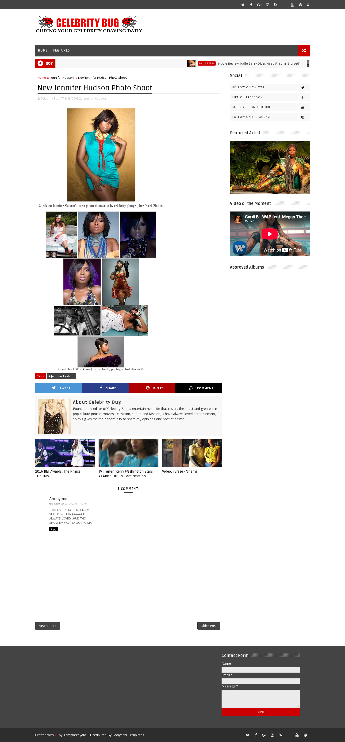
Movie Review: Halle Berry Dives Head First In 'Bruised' (243, 64)
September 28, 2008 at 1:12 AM (69, 503)
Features (61, 50)
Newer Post (47, 625)
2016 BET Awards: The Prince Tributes (57, 473)
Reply (53, 529)
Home (43, 50)
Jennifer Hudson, (95, 98)
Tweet (65, 388)
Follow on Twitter (248, 87)
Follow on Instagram (251, 117)
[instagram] (267, 4)
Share (111, 388)
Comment (205, 388)
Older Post (209, 625)
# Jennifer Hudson (61, 376)
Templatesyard (74, 735)
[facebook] (251, 4)
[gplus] (259, 4)
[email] (284, 4)
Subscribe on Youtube (251, 107)
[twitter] (242, 4)
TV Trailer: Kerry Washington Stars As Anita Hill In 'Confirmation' (126, 473)
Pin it (158, 388)
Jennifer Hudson (62, 77)
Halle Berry (190, 63)
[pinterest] (300, 4)
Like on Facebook (247, 97)
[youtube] (292, 4)
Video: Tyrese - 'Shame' (180, 471)
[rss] (275, 4)
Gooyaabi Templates (128, 735)
